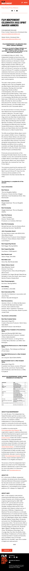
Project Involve (6, 437)
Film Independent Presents (12, 456)
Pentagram (11, 567)
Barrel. (18, 567)
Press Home (5, 8)
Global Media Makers (8, 446)
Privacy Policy (16, 566)
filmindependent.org (15, 470)
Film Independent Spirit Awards (10, 430)
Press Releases (14, 8)
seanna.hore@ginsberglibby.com (11, 34)
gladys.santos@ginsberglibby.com (11, 39)
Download (6, 550)
